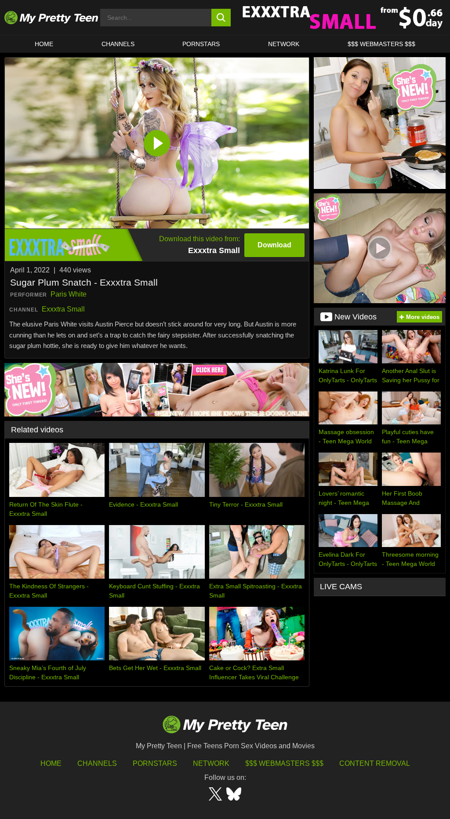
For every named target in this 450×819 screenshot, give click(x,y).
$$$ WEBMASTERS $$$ (381, 43)
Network (283, 43)
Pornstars (201, 43)
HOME (44, 43)
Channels (97, 763)
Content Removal (374, 763)
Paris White (69, 294)
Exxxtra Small (63, 309)
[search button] (221, 17)
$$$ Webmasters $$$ (284, 763)
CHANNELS (118, 43)
